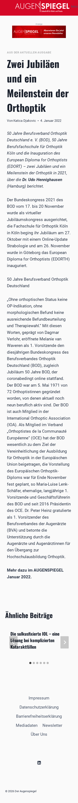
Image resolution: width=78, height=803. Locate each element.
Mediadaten (26, 725)
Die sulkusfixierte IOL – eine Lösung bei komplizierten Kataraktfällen (34, 640)
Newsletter (52, 725)
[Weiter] (64, 642)
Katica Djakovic (24, 121)
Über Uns (39, 734)
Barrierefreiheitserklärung (39, 716)
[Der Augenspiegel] (42, 6)
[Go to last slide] (13, 642)
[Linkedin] (39, 762)
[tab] (30, 663)
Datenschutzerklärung (39, 707)
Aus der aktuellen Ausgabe (29, 52)
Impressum (39, 698)
